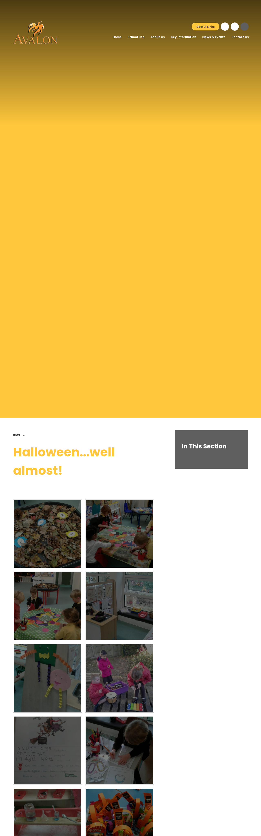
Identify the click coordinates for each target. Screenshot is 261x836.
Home (17, 435)
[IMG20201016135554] (120, 606)
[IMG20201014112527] (120, 750)
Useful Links (205, 27)
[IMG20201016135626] (47, 606)
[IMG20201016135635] (120, 534)
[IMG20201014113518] (47, 750)
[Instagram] (235, 26)
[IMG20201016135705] (47, 534)
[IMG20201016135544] (47, 678)
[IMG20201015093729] (120, 678)
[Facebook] (225, 26)
